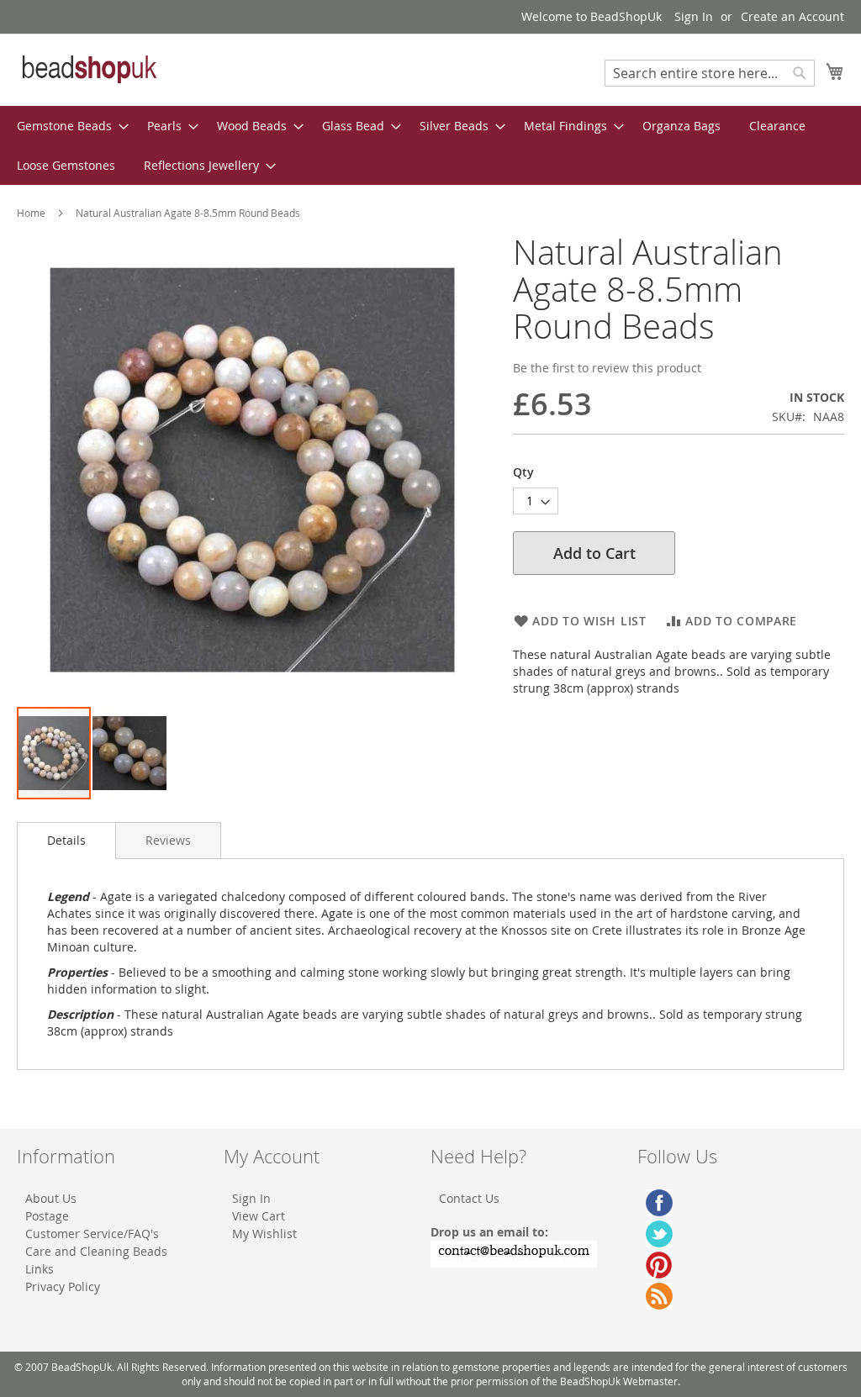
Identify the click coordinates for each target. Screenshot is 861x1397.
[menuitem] (68, 125)
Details (66, 840)
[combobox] (710, 73)
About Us (51, 1198)
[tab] (66, 840)
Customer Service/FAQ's (92, 1233)
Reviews (168, 840)
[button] (129, 753)
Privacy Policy (62, 1286)
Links (39, 1269)
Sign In (693, 16)
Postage (47, 1216)
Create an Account (792, 16)
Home (31, 212)
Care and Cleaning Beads (96, 1251)
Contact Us (469, 1198)
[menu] (430, 145)
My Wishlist (264, 1233)
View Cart (258, 1216)
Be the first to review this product (607, 368)
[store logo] (88, 69)
